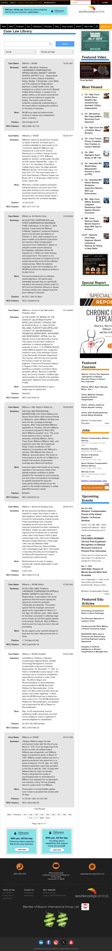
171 (36, 817)
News (11, 26)
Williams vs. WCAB (30, 737)
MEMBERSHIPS (50, 3)
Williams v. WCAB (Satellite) (34, 654)
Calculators (37, 26)
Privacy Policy (8, 895)
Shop (57, 26)
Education (48, 26)
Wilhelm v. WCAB (29, 63)
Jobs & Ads (88, 26)
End (48, 817)
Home (4, 26)
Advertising (28, 895)
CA (97, 26)
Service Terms (8, 893)
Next (42, 817)
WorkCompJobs (49, 893)
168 (64, 814)
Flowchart (20, 26)
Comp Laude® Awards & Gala (54, 895)
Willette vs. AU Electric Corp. (34, 216)
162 (30, 814)
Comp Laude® (67, 26)
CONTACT (4, 3)
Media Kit (105, 26)
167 (58, 814)
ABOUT (13, 3)
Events (78, 26)
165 (47, 814)
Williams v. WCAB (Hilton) (33, 584)
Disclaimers (7, 898)
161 (25, 814)
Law (28, 26)
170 (30, 817)
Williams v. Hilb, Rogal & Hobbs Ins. (37, 407)
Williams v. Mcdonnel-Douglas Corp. (37, 506)
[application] (95, 70)
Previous (17, 814)
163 (36, 814)
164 (41, 814)
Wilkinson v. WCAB (30, 135)
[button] (95, 70)
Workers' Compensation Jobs (94, 480)
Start (9, 814)
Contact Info (28, 893)
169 (69, 814)
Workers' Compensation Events (94, 591)
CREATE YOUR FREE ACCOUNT (30, 3)
